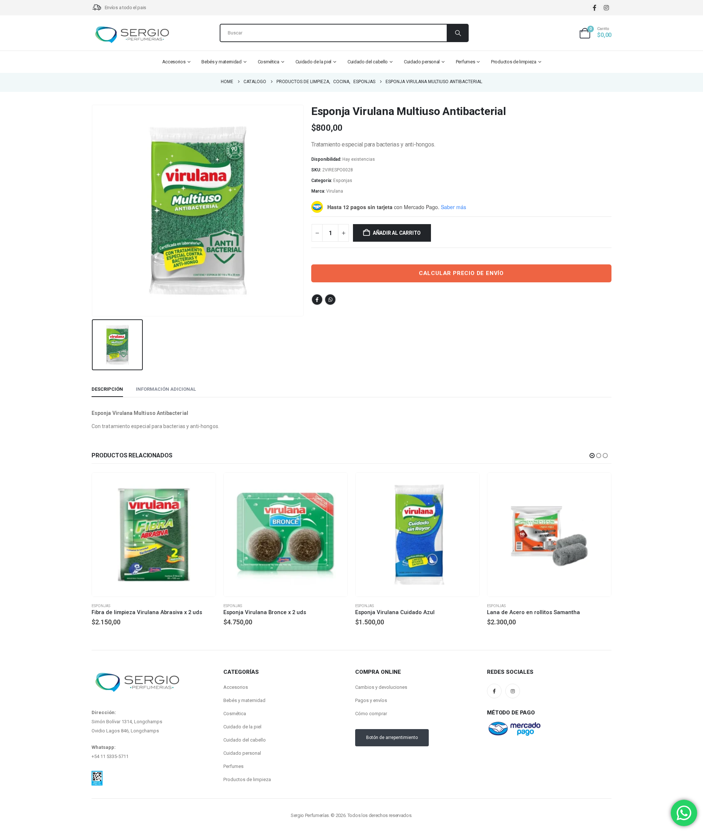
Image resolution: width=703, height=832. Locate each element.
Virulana (334, 191)
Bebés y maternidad (221, 61)
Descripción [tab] (107, 389)
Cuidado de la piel (313, 61)
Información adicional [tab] (166, 389)
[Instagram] (606, 7)
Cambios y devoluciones (381, 687)
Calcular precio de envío (461, 273)
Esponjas (342, 180)
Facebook (317, 299)
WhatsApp (330, 299)
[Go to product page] (154, 535)
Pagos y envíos (371, 700)
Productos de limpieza (513, 61)
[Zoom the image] (97, 775)
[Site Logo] (132, 34)
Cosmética (268, 61)
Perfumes (465, 61)
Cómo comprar (371, 713)
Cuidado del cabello (367, 61)
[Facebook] (594, 7)
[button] (592, 455)
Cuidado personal (422, 61)
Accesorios (174, 61)
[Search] (457, 33)
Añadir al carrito (397, 233)
